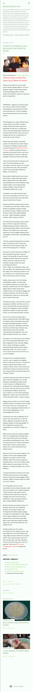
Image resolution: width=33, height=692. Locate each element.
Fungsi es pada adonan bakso (15, 571)
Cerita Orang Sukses (22, 75)
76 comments (11, 656)
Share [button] (4, 581)
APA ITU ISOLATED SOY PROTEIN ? (17, 564)
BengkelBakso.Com (11, 6)
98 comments (11, 628)
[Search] (29, 3)
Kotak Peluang (13, 555)
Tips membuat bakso (13, 562)
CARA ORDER (19, 35)
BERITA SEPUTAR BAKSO (14, 584)
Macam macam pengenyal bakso (16, 567)
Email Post (10, 581)
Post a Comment (8, 593)
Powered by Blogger (18, 686)
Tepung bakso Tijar (12, 569)
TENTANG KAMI (8, 35)
